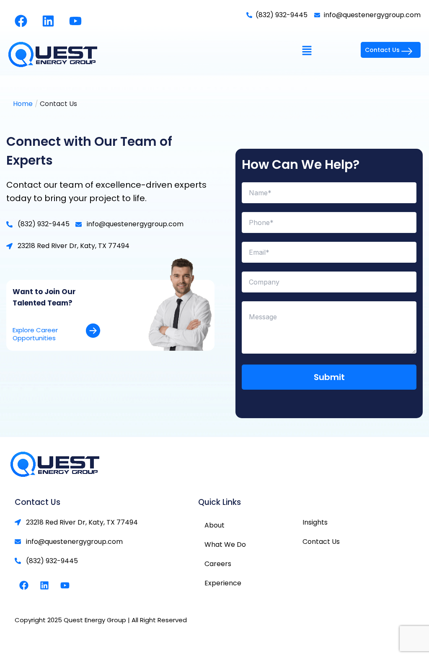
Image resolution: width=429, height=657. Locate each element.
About (214, 525)
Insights (315, 522)
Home (23, 104)
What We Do (225, 544)
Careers (217, 564)
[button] (307, 51)
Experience (222, 583)
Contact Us (321, 541)
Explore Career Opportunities (35, 334)
